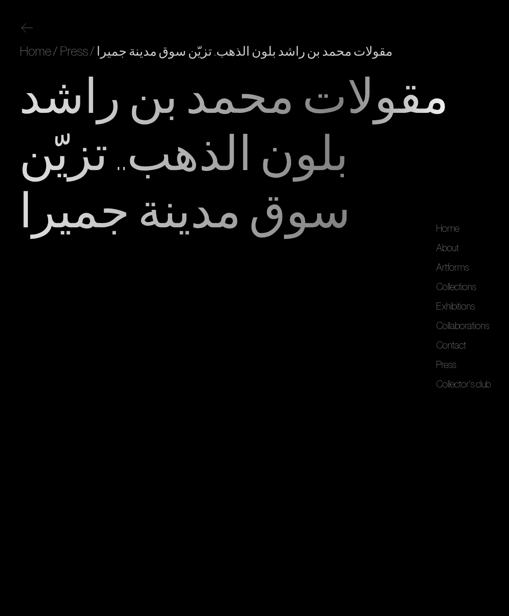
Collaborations (462, 326)
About (447, 248)
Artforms (452, 267)
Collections (456, 287)
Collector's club (463, 384)
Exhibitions (455, 306)
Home (447, 228)
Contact (451, 345)
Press (446, 365)
